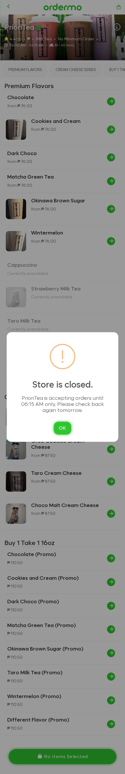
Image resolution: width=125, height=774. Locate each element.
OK (62, 428)
